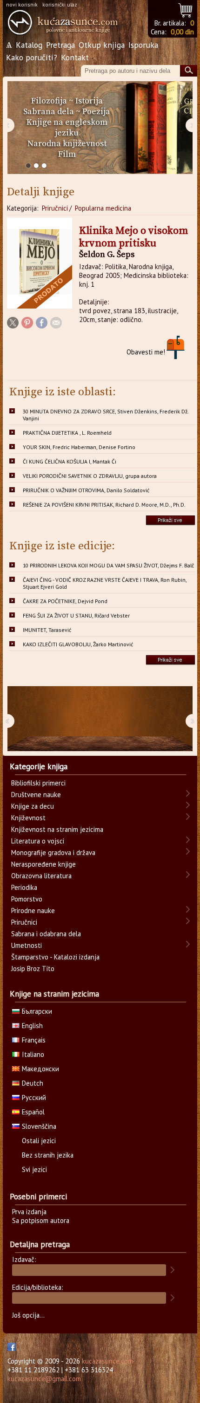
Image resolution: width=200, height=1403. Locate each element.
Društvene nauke (36, 794)
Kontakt (75, 57)
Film (67, 154)
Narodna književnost (67, 143)
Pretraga (60, 44)
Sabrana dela (48, 111)
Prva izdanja (29, 1211)
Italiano (33, 1054)
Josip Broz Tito (32, 968)
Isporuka (143, 44)
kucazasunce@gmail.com (44, 1378)
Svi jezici (34, 1169)
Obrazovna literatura (41, 875)
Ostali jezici (39, 1140)
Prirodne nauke (33, 910)
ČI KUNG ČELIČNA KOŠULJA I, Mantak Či (69, 461)
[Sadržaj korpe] (185, 9)
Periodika (24, 887)
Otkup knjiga (102, 44)
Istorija (89, 101)
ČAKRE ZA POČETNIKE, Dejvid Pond (65, 601)
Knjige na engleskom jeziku (67, 127)
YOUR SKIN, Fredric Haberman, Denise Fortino (79, 447)
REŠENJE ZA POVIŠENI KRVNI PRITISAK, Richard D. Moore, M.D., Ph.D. (104, 504)
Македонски (40, 1068)
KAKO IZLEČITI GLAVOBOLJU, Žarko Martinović (78, 644)
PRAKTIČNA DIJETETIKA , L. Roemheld (67, 432)
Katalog (29, 44)
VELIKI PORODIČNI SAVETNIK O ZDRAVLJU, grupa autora (90, 475)
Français (34, 1040)
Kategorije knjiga (38, 766)
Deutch (32, 1083)
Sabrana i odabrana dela (46, 933)
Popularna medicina (103, 208)
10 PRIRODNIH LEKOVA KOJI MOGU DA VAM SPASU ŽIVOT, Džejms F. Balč (108, 565)
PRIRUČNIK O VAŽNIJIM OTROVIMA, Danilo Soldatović (86, 490)
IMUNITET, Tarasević (47, 629)
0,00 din (182, 31)
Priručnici (55, 208)
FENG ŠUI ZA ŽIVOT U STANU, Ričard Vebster (76, 615)
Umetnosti (26, 945)
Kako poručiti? (31, 57)
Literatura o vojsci (37, 841)
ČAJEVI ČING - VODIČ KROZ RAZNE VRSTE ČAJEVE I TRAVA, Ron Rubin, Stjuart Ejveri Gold (105, 583)
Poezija (96, 111)
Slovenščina (39, 1126)
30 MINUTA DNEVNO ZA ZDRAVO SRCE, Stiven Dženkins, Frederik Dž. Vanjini (106, 415)
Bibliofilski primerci (38, 783)
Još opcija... (28, 1315)
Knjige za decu (32, 806)
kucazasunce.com (107, 1361)
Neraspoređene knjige (43, 864)
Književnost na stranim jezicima (57, 829)
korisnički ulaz (59, 4)
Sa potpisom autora (40, 1220)
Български (37, 1011)
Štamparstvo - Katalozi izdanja (55, 956)
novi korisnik (22, 4)
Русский (34, 1097)
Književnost (28, 817)
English (32, 1025)
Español (33, 1111)
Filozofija (49, 101)
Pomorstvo (26, 899)
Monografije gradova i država (53, 852)
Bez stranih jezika (47, 1155)
